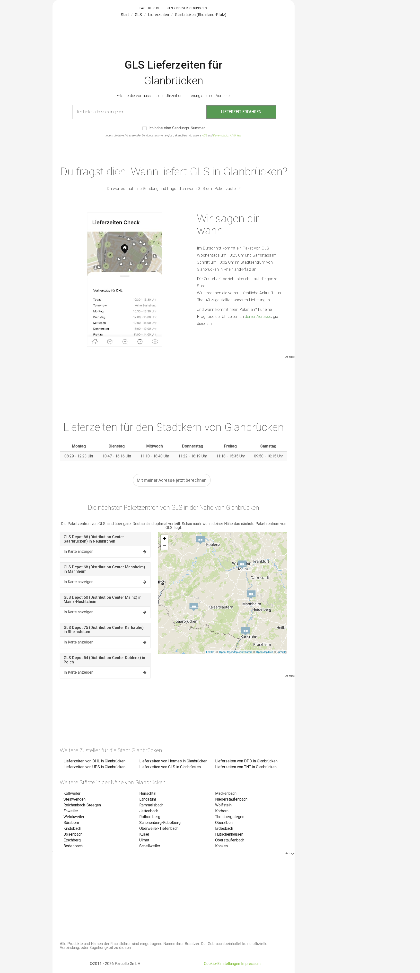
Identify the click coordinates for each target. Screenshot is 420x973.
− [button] (164, 546)
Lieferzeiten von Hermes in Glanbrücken (173, 761)
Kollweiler (71, 793)
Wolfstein (223, 805)
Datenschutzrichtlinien (227, 135)
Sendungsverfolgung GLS (187, 8)
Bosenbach (72, 834)
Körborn (221, 811)
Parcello (281, 652)
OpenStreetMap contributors (236, 652)
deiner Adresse (258, 316)
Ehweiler (70, 811)
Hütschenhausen (229, 834)
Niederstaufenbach (231, 799)
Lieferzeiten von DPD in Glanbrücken (246, 761)
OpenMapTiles (264, 652)
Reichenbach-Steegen (82, 805)
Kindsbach (72, 828)
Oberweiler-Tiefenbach (158, 828)
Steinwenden (74, 799)
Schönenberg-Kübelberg (160, 822)
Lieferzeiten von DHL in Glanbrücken (94, 761)
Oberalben (224, 822)
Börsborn (71, 822)
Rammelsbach (151, 805)
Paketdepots (149, 8)
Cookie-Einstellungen (222, 963)
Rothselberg (149, 816)
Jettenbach (148, 811)
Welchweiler (73, 816)
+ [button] (164, 539)
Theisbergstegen (229, 816)
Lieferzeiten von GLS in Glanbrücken (170, 767)
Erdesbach (224, 828)
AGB (204, 135)
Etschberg (72, 840)
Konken (221, 846)
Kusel (144, 834)
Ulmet (144, 840)
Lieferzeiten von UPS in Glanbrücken (94, 767)
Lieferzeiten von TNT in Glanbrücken (246, 767)
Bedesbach (73, 846)
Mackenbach (225, 793)
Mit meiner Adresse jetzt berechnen (172, 480)
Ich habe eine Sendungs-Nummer (177, 128)
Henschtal (147, 793)
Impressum (251, 963)
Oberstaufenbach (229, 840)
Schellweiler (149, 846)
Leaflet (210, 652)
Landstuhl (147, 799)
